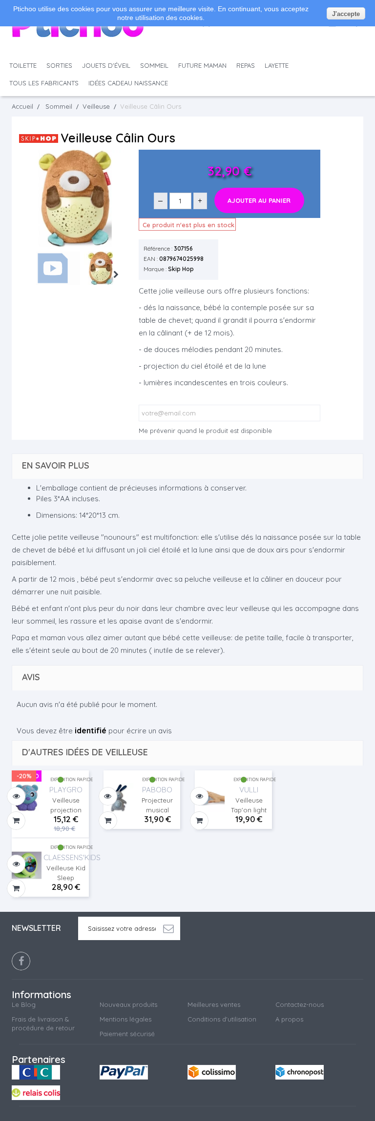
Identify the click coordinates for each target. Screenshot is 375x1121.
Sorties (59, 65)
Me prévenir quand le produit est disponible (205, 430)
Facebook (21, 961)
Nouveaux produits (128, 1004)
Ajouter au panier (259, 200)
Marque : (155, 269)
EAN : (151, 258)
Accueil (22, 106)
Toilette (23, 65)
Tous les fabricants (44, 83)
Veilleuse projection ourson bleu (65, 805)
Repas (245, 65)
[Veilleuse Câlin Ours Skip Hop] (106, 268)
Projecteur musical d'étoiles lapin (157, 805)
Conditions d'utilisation (222, 1019)
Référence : (158, 248)
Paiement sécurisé (127, 1034)
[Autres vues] (29, 269)
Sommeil (154, 65)
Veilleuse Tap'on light (249, 805)
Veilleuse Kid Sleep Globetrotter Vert (65, 873)
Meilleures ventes (214, 1004)
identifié (90, 730)
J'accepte (346, 14)
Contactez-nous (299, 1004)
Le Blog (24, 1004)
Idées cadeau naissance (128, 83)
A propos (289, 1019)
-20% (24, 776)
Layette (277, 65)
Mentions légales (125, 1019)
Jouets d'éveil (106, 65)
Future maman (202, 65)
